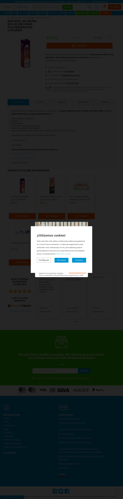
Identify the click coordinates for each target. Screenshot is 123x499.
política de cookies (63, 254)
